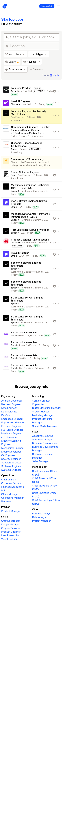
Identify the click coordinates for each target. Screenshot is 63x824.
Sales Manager (40, 461)
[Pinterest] (6, 243)
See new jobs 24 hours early (27, 159)
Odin (13, 91)
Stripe (14, 207)
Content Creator (41, 400)
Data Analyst (39, 517)
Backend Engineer (11, 404)
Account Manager (42, 439)
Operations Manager (12, 497)
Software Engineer (11, 466)
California (31, 117)
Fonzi (13, 175)
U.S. (30, 91)
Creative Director (10, 520)
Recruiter (6, 501)
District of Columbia (34, 271)
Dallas (14, 136)
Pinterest (15, 242)
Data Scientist (9, 411)
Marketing (38, 396)
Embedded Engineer (12, 418)
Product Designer (10, 531)
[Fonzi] (6, 175)
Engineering (8, 396)
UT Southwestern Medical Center (28, 133)
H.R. (3, 490)
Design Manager (10, 524)
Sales (35, 431)
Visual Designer (9, 539)
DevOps (5, 415)
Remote (35, 149)
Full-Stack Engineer (12, 429)
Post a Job (46, 6)
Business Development (45, 443)
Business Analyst (41, 513)
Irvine (22, 345)
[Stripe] (6, 204)
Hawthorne (26, 191)
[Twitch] (6, 334)
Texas (22, 136)
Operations (7, 475)
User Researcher (10, 535)
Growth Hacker (40, 411)
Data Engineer (9, 407)
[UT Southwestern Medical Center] (6, 131)
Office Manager (9, 494)
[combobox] (33, 46)
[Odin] (6, 91)
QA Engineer (8, 455)
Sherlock (15, 104)
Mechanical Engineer (12, 447)
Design (5, 516)
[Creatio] (6, 147)
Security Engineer (11, 458)
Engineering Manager (12, 422)
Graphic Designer (10, 528)
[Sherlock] (6, 103)
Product (5, 506)
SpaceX (15, 191)
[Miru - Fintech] (6, 116)
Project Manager (41, 520)
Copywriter (38, 404)
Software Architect (11, 462)
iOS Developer (9, 437)
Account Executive (42, 435)
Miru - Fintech (18, 114)
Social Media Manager (44, 426)
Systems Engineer (11, 469)
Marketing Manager (42, 415)
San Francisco (18, 117)
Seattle (22, 358)
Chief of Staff (8, 479)
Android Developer (11, 400)
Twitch (14, 335)
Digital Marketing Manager (46, 407)
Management (39, 466)
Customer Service (11, 483)
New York (22, 91)
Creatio (14, 149)
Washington (17, 271)
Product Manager (10, 511)
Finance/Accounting (12, 486)
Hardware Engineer (11, 433)
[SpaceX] (6, 189)
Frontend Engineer (11, 426)
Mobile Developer (11, 451)
